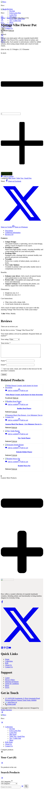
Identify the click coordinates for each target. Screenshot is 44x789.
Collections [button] (9, 9)
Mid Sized (12, 17)
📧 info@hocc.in (11, 702)
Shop (8, 18)
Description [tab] (9, 231)
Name (3, 361)
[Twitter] (22, 645)
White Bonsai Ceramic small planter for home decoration (24, 394)
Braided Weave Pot (24, 466)
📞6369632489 (10, 704)
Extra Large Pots (15, 13)
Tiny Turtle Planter (24, 438)
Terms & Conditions (12, 683)
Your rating (5, 339)
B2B (6, 663)
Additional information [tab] (13, 232)
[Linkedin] (2, 648)
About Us (8, 665)
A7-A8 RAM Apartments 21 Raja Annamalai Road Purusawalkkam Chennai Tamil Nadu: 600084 (22, 699)
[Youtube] (10, 648)
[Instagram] (7, 648)
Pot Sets (12, 11)
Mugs (11, 22)
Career (7, 678)
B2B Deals (9, 742)
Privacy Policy (10, 680)
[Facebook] (2, 602)
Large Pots (13, 15)
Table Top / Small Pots (24, 178)
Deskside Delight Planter (24, 452)
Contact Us (9, 28)
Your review (5, 343)
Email (3, 365)
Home (3, 18)
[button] (23, 390)
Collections (9, 661)
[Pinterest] (4, 648)
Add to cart (5, 174)
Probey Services (6, 710)
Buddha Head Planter (24, 408)
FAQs (7, 687)
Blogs (7, 685)
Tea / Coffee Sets (15, 738)
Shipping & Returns (12, 682)
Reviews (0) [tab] (9, 234)
